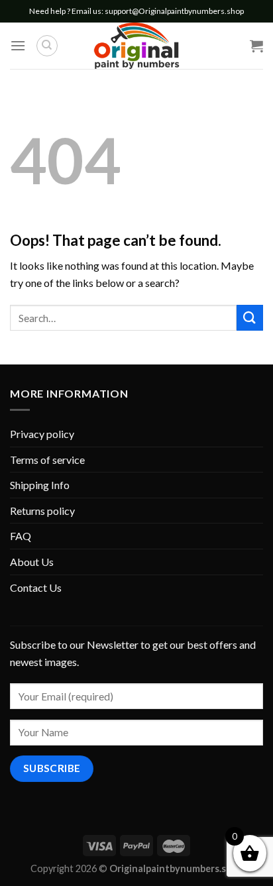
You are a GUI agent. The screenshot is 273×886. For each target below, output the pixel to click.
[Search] (47, 45)
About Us (32, 561)
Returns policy (42, 510)
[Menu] (18, 45)
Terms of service (47, 459)
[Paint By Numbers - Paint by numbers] (136, 46)
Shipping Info (40, 484)
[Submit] (250, 318)
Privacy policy (42, 433)
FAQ (20, 535)
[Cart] (256, 45)
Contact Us (36, 587)
